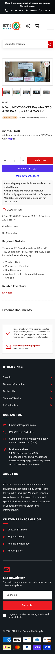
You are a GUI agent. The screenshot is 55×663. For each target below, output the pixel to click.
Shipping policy (16, 536)
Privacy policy (15, 550)
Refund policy (10, 405)
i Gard (5, 102)
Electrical (7, 292)
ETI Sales (16, 631)
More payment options (27, 176)
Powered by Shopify (33, 631)
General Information (14, 384)
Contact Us (9, 391)
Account (33, 11)
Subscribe (27, 605)
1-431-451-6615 (16, 11)
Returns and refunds (18, 543)
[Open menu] (50, 26)
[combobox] (23, 44)
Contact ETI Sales (17, 529)
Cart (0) (47, 11)
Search (50, 44)
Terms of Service (12, 398)
